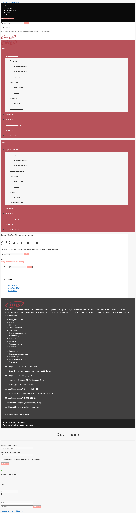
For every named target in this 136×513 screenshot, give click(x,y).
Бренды (8, 13)
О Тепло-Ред (14, 336)
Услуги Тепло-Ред (16, 327)
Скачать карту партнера (24, 425)
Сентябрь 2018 (14, 288)
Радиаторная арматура (17, 77)
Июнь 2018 (12, 290)
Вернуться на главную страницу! (12, 262)
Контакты (9, 15)
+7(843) (30, 375)
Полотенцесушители (16, 109)
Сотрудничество (11, 10)
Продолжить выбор (8, 511)
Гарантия (12, 341)
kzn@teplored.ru (14, 366)
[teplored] (9, 45)
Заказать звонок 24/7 (7, 18)
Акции (7, 6)
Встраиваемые (18, 87)
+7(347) (30, 389)
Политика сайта (9, 425)
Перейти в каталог (12, 56)
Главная (3, 235)
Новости (12, 325)
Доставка (9, 8)
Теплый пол (13, 98)
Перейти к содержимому (10, 2)
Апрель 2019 (13, 285)
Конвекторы (14, 82)
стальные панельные (20, 66)
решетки (16, 93)
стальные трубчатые (20, 72)
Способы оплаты (15, 344)
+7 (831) (31, 398)
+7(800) (30, 366)
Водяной (17, 103)
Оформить (19, 511)
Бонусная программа (17, 333)
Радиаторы (13, 61)
